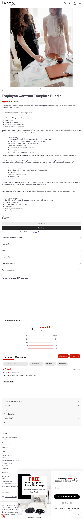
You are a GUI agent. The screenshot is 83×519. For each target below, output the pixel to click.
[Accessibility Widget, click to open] (3, 516)
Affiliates (4, 458)
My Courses (6, 465)
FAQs (3, 478)
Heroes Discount (7, 455)
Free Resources (7, 481)
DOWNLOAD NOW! (67, 496)
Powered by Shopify (8, 515)
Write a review (74, 356)
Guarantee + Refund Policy (10, 460)
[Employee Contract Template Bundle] (15, 295)
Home (3, 91)
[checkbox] (62, 364)
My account (5, 468)
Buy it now (41, 228)
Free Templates (7, 445)
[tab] (21, 357)
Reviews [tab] (8, 357)
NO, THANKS (67, 503)
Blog (3, 442)
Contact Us (5, 476)
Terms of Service (7, 463)
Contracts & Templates (9, 437)
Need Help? (5, 447)
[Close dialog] (80, 473)
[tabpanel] (41, 376)
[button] (41, 336)
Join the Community (8, 484)
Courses (4, 440)
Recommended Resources (10, 486)
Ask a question (63, 356)
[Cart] (74, 3)
